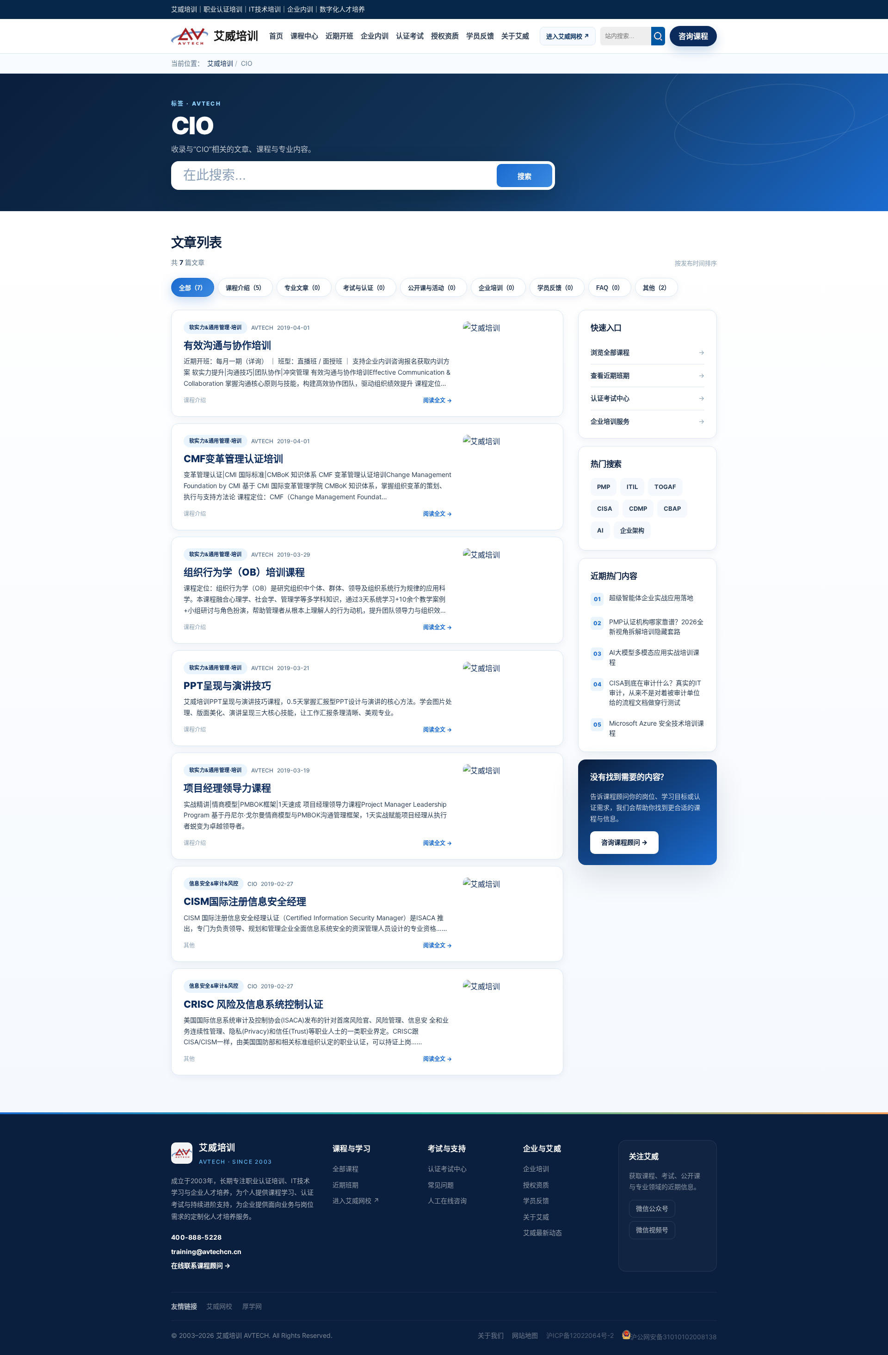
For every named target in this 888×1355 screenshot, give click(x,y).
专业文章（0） (304, 287)
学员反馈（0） (557, 287)
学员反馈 (480, 35)
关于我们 (491, 1335)
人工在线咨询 (447, 1200)
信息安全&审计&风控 (213, 883)
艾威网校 (219, 1306)
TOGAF (665, 486)
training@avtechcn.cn (206, 1251)
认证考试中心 (447, 1169)
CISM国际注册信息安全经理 (245, 901)
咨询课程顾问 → (624, 842)
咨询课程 (693, 36)
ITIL (632, 486)
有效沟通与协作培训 (227, 345)
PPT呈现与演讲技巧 (227, 685)
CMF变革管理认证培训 (233, 458)
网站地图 (525, 1335)
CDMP (638, 508)
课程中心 (304, 35)
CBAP (672, 508)
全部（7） (192, 287)
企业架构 (632, 530)
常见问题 (441, 1185)
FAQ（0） (609, 287)
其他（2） (656, 287)
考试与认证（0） (365, 287)
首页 (276, 35)
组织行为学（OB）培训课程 (244, 572)
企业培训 (536, 1169)
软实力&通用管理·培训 (215, 327)
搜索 (524, 176)
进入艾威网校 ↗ (567, 35)
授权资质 (445, 35)
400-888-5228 (196, 1237)
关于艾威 (515, 35)
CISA (604, 508)
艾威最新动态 (542, 1232)
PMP (603, 486)
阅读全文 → (437, 400)
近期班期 (345, 1185)
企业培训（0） (498, 287)
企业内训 (374, 35)
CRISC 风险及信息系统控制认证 (253, 1004)
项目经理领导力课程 (227, 788)
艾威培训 (220, 63)
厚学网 (252, 1306)
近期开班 (339, 35)
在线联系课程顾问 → (200, 1265)
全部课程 (345, 1169)
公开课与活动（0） (433, 287)
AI (600, 530)
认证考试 (410, 35)
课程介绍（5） (245, 287)
